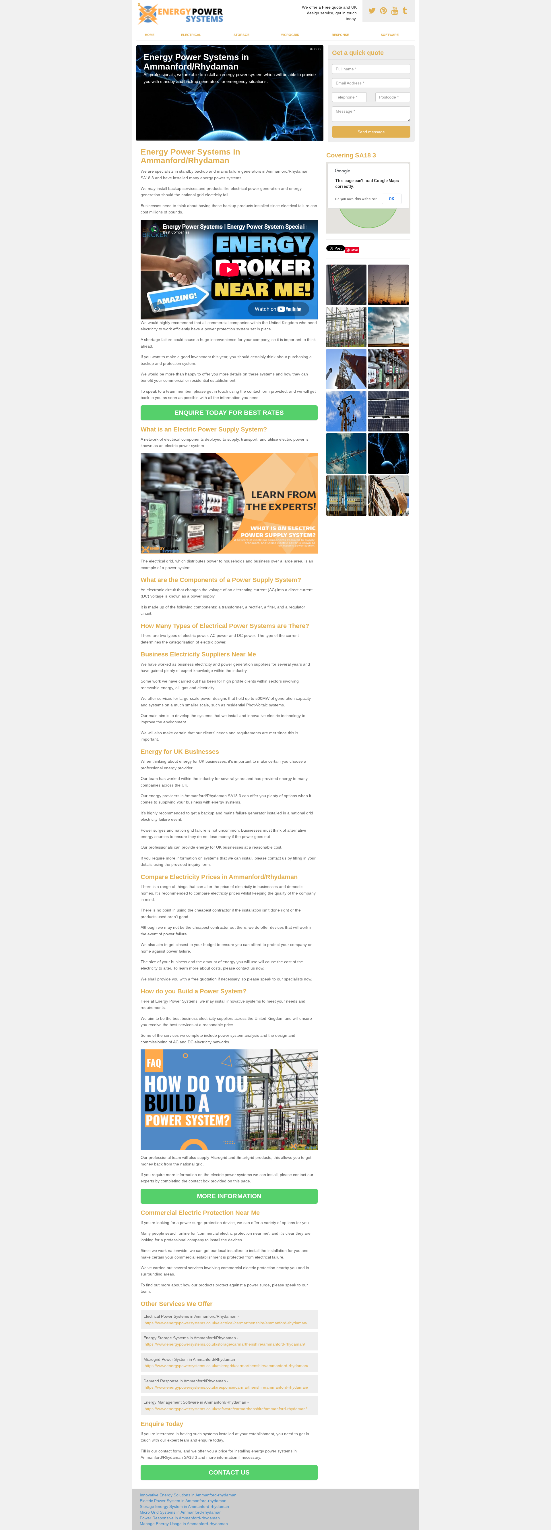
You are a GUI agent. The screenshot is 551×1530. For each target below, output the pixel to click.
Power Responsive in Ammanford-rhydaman (180, 1518)
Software (390, 34)
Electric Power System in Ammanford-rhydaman (183, 1500)
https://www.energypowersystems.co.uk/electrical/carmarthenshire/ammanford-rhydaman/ (226, 1323)
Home (149, 34)
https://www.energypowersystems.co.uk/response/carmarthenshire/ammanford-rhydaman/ (226, 1387)
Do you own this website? (356, 199)
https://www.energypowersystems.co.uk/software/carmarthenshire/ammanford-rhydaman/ (226, 1408)
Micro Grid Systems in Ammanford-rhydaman (181, 1512)
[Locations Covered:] (139, 5)
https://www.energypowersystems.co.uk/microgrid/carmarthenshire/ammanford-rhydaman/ (226, 1365)
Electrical (191, 34)
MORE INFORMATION (229, 1196)
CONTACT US (229, 1472)
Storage (241, 34)
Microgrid (290, 34)
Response (340, 34)
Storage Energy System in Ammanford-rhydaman (184, 1506)
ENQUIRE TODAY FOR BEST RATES (229, 412)
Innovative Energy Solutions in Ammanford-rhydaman (188, 1495)
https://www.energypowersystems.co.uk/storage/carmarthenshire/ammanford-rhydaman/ (225, 1344)
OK (391, 198)
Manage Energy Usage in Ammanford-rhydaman (184, 1523)
